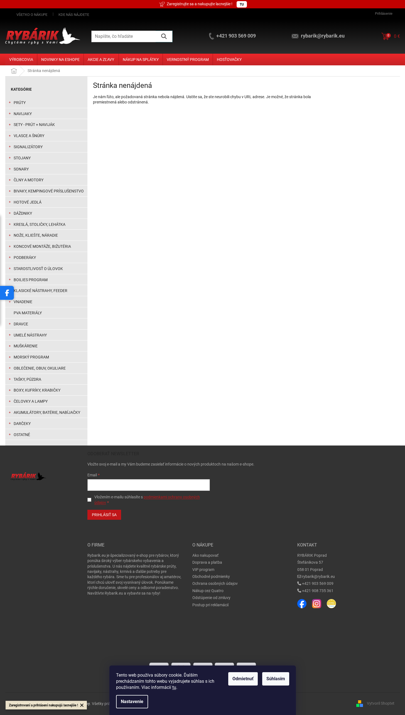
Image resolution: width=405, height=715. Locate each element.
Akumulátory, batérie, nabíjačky (47, 412)
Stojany (22, 158)
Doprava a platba (207, 562)
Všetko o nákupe (31, 15)
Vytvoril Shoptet (380, 703)
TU (242, 4)
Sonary (21, 169)
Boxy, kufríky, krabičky (37, 390)
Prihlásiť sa (104, 515)
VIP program (203, 569)
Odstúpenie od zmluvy (211, 597)
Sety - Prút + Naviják (34, 124)
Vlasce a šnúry (29, 135)
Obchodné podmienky (211, 576)
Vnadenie (23, 302)
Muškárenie (26, 346)
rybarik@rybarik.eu (318, 576)
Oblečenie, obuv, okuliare (40, 368)
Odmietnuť (243, 678)
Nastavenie (132, 701)
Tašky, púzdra (27, 379)
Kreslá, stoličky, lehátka (39, 224)
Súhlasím (275, 678)
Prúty (20, 102)
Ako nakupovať (205, 555)
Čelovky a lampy (31, 401)
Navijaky (23, 114)
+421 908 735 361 (317, 590)
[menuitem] (21, 59)
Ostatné (22, 434)
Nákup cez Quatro (208, 590)
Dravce (21, 324)
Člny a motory (28, 180)
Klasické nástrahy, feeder (40, 290)
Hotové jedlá (27, 202)
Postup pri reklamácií (210, 605)
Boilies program (31, 280)
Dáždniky (23, 213)
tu (174, 687)
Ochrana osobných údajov (215, 583)
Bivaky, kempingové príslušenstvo (49, 191)
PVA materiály (28, 313)
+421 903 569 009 (317, 583)
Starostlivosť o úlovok (38, 268)
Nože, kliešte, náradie (36, 235)
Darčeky (22, 423)
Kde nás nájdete (73, 15)
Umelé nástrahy (30, 335)
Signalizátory (28, 147)
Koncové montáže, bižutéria (42, 246)
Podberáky (25, 257)
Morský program (31, 357)
